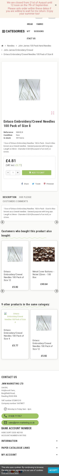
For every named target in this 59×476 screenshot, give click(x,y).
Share (26, 184)
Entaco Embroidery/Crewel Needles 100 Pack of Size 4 (14, 334)
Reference (8, 132)
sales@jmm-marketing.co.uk (22, 423)
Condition (8, 135)
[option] (15, 265)
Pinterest (50, 184)
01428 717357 (15, 416)
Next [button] (56, 222)
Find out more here (9, 473)
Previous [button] (2, 222)
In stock (7, 138)
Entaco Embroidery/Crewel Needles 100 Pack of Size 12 (14, 275)
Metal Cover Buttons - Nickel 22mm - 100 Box (43, 274)
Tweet (37, 184)
